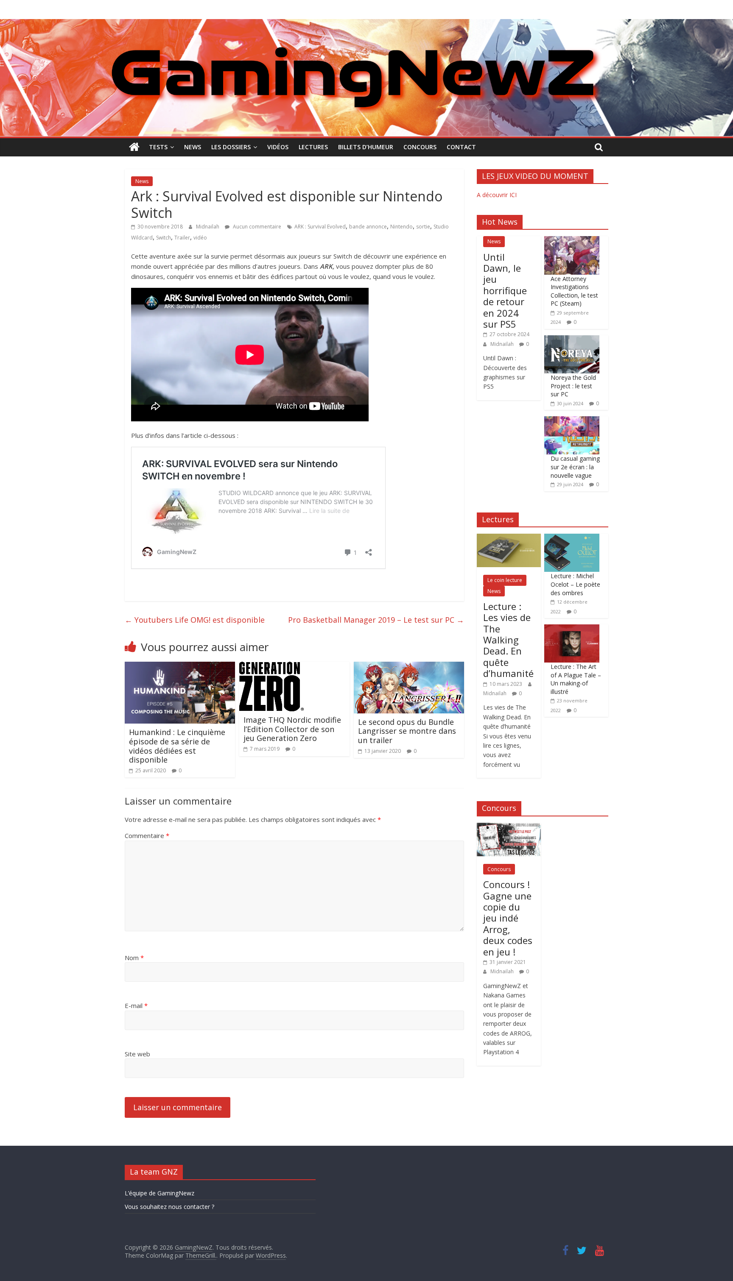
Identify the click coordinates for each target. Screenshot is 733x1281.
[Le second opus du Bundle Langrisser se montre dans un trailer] (409, 666)
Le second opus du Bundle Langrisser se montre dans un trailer (407, 731)
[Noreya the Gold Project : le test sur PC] (571, 340)
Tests (158, 147)
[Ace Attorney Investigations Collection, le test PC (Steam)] (571, 241)
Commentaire (147, 835)
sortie (423, 226)
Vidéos (277, 147)
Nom (134, 957)
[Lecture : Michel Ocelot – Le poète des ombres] (571, 538)
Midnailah (208, 226)
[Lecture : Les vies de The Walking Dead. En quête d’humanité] (509, 538)
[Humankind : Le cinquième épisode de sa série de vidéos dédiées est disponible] (180, 666)
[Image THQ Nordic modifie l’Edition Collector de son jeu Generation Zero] (271, 666)
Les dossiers (231, 147)
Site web (137, 1054)
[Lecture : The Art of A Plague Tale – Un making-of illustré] (571, 629)
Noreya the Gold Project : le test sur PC (573, 385)
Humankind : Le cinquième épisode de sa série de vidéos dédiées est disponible (177, 746)
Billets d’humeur (365, 147)
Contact (461, 147)
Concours (419, 147)
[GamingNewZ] (366, 24)
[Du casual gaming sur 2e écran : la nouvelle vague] (571, 421)
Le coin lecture (504, 580)
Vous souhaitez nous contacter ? (169, 1207)
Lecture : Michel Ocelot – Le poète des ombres (575, 584)
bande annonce (368, 226)
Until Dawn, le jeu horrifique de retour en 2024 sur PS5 (505, 290)
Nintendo (401, 226)
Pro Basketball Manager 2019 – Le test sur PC (376, 620)
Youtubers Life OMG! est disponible (195, 620)
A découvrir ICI (497, 195)
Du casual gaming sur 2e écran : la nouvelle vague (575, 466)
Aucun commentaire (256, 226)
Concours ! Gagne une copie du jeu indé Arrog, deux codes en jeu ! (507, 918)
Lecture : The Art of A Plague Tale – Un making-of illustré (576, 679)
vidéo (200, 237)
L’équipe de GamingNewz (159, 1193)
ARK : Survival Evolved (320, 226)
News (192, 147)
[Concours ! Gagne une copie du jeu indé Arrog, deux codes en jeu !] (509, 827)
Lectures (313, 147)
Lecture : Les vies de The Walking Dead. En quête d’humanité (508, 639)
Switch (163, 237)
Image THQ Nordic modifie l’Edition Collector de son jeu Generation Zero (292, 729)
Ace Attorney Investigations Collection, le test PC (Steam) (574, 291)
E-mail (136, 1005)
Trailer (182, 237)
